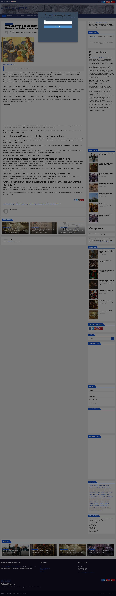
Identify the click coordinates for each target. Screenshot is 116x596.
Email (45, 20)
